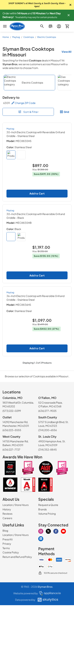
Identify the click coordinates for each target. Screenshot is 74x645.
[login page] (59, 26)
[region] (37, 83)
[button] (68, 15)
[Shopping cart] (67, 26)
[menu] (5, 26)
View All (66, 51)
